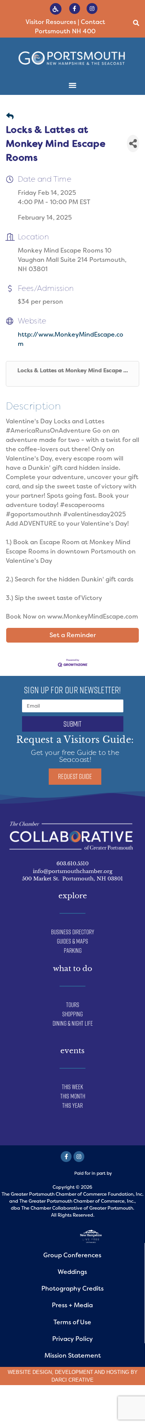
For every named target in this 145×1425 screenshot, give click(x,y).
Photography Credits (72, 1288)
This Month (72, 1096)
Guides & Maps (72, 941)
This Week (72, 1087)
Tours (72, 1004)
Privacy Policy (72, 1339)
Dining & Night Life (73, 1023)
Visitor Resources (51, 22)
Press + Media (72, 1305)
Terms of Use (72, 1322)
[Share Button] (133, 143)
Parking (73, 950)
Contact (93, 22)
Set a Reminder (72, 635)
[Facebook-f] (74, 8)
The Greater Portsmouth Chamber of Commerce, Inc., (77, 1201)
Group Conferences (72, 1255)
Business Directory (72, 932)
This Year (72, 1105)
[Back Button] (10, 116)
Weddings (72, 1272)
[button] (136, 23)
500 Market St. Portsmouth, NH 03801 (72, 879)
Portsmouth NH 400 (65, 31)
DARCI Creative (72, 1380)
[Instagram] (92, 8)
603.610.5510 (72, 863)
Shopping (72, 1014)
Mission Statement (72, 1355)
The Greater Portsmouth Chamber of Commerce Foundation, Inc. (72, 1194)
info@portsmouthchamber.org (73, 871)
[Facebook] (66, 1156)
